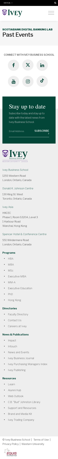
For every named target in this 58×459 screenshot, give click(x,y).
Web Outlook (15, 396)
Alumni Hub (14, 390)
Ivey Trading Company (21, 419)
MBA (11, 264)
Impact (12, 340)
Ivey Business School (15, 169)
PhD (10, 294)
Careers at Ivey (17, 326)
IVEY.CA (7, 3)
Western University (32, 444)
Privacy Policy (10, 444)
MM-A (11, 282)
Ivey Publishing (17, 370)
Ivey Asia (7, 207)
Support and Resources (22, 408)
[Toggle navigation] (51, 13)
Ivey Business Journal (21, 358)
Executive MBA (17, 276)
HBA (10, 258)
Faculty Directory (18, 314)
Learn (11, 384)
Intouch (12, 346)
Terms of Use (41, 439)
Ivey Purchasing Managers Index (27, 364)
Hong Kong (14, 300)
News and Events (18, 352)
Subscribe (41, 130)
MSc (10, 270)
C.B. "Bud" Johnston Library (24, 402)
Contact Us (14, 320)
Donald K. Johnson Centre (17, 188)
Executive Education (20, 288)
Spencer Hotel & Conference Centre (24, 234)
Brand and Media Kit (20, 413)
